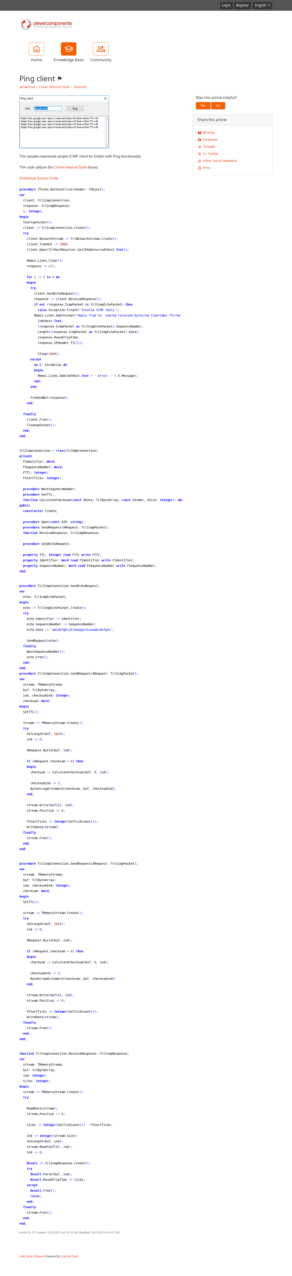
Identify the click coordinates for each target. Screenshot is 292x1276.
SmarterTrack (69, 1256)
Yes (203, 105)
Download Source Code (38, 178)
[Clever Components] (45, 24)
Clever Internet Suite (54, 87)
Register (242, 5)
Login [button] (226, 5)
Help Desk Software (31, 1256)
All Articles (27, 87)
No (218, 105)
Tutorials (80, 87)
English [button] (261, 5)
